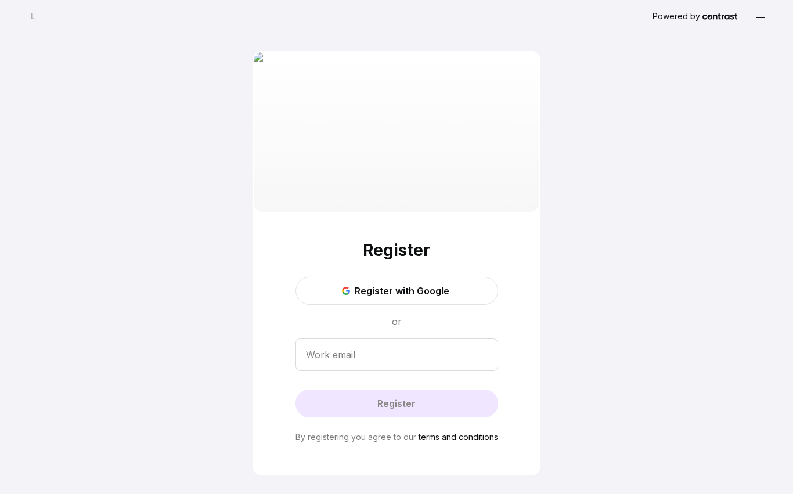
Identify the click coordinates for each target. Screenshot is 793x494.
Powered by (676, 16)
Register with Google (402, 291)
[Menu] (760, 16)
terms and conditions (458, 437)
